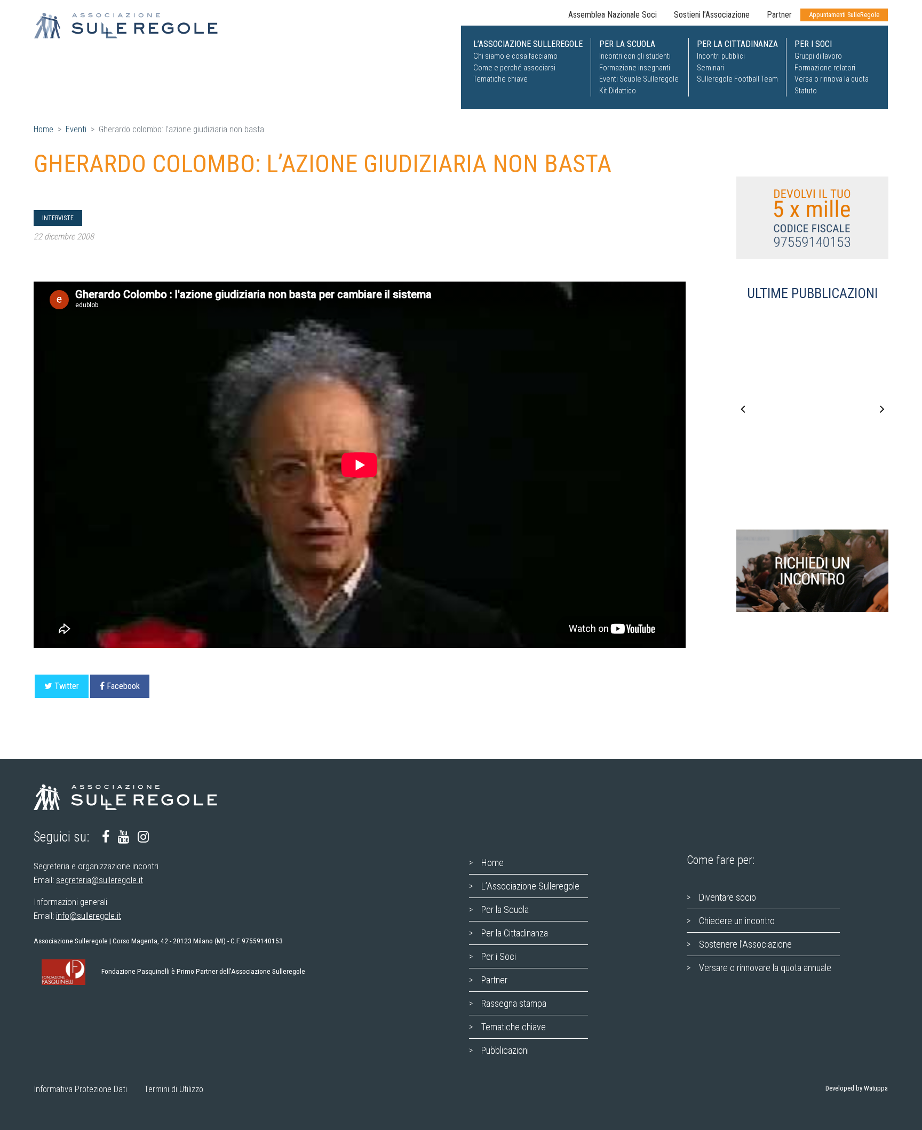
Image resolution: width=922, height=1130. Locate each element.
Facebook (123, 686)
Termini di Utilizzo (173, 1089)
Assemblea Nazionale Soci (612, 15)
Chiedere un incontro (737, 920)
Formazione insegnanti (634, 68)
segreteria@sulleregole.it (99, 880)
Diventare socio (727, 897)
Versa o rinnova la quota (831, 79)
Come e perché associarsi (514, 68)
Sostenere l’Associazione (745, 944)
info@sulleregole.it (88, 915)
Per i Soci (498, 956)
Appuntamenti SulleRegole (844, 15)
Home (43, 129)
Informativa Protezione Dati (80, 1089)
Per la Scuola (505, 909)
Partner (779, 15)
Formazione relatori (824, 68)
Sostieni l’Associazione (712, 15)
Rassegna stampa (513, 1003)
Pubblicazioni (505, 1050)
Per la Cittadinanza (514, 933)
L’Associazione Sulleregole (530, 886)
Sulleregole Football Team (737, 79)
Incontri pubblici (721, 56)
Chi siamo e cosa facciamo (515, 56)
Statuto (805, 90)
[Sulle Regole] (132, 25)
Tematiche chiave (500, 79)
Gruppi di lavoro (818, 56)
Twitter (66, 686)
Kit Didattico (617, 90)
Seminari (710, 68)
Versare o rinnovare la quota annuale (765, 967)
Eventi (76, 129)
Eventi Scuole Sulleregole (639, 79)
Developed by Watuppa (856, 1088)
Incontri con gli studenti (635, 56)
